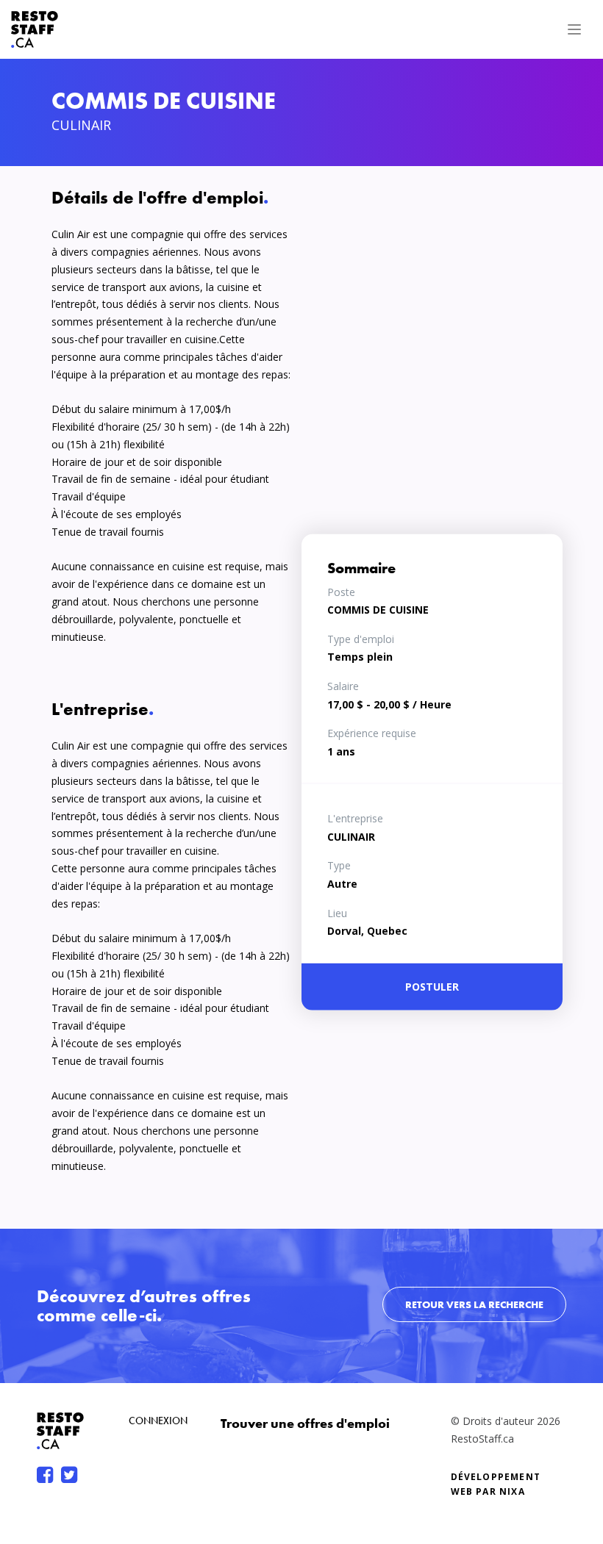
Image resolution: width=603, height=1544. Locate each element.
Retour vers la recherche (474, 1304)
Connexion (158, 1420)
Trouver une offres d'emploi (305, 1423)
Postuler (432, 987)
